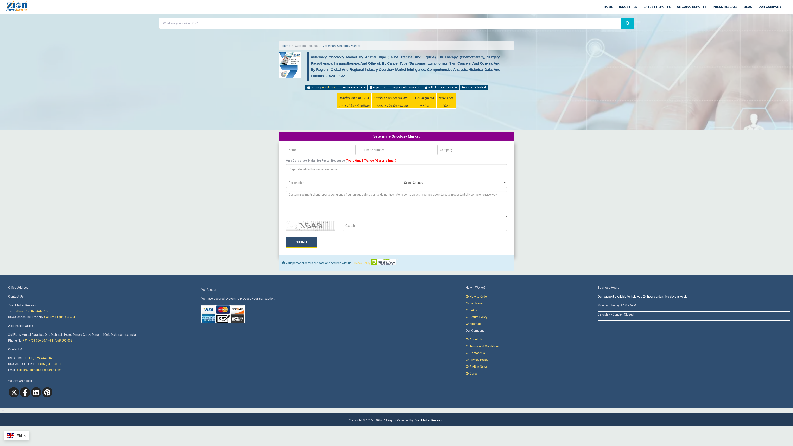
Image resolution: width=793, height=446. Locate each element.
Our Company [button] (770, 7)
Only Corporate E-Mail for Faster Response (341, 160)
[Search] (627, 23)
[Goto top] (2, 410)
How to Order (478, 296)
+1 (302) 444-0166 (40, 358)
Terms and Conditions (484, 346)
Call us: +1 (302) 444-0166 (31, 311)
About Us (475, 339)
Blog (748, 7)
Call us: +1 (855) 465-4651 (62, 317)
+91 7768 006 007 (35, 340)
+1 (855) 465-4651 (48, 364)
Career (474, 373)
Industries (628, 7)
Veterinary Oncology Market (341, 46)
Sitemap (475, 324)
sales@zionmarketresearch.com (39, 370)
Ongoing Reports (692, 7)
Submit (301, 242)
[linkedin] (36, 392)
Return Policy (478, 317)
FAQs (473, 310)
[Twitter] (14, 392)
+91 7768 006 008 (60, 340)
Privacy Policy (361, 263)
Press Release (725, 7)
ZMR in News (478, 367)
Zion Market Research (429, 420)
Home (608, 7)
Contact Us (477, 353)
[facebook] (25, 392)
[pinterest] (47, 392)
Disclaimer (476, 303)
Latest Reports (657, 7)
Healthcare (328, 87)
